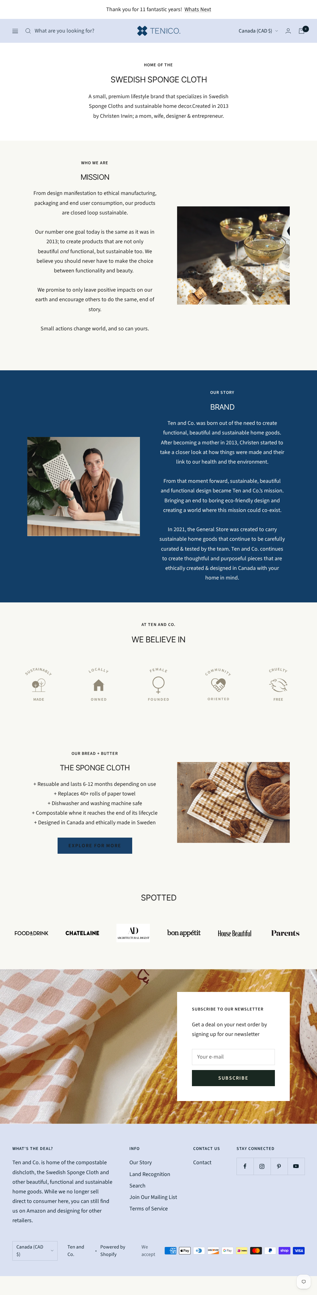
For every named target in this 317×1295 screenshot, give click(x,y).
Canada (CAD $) (255, 31)
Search (137, 1186)
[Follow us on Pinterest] (279, 1166)
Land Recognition (149, 1174)
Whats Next (198, 9)
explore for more (94, 845)
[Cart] (301, 31)
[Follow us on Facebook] (245, 1166)
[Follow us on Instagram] (262, 1166)
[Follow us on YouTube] (296, 1166)
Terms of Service (148, 1209)
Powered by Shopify (112, 1251)
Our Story (140, 1162)
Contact (202, 1162)
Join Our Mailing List (153, 1197)
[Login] (288, 30)
